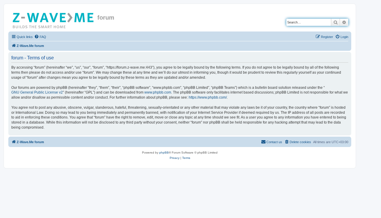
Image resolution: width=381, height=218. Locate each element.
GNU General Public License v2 (37, 92)
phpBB (164, 152)
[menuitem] (40, 36)
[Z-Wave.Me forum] (53, 19)
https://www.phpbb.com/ (208, 97)
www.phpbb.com (157, 92)
